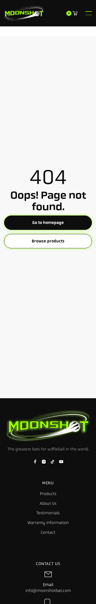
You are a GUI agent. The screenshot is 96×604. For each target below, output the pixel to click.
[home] (24, 13)
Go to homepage (48, 222)
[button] (88, 13)
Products (48, 494)
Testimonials (48, 513)
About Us (48, 503)
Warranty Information (48, 522)
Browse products (48, 241)
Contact (48, 532)
